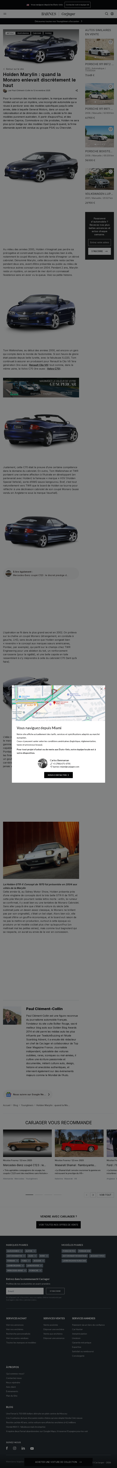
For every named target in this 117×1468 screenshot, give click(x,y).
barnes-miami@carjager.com (66, 766)
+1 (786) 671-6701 (62, 763)
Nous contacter (57, 775)
